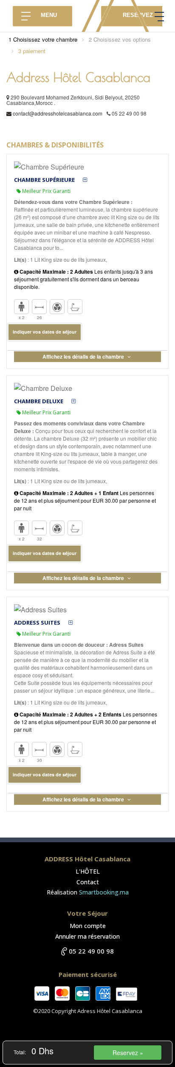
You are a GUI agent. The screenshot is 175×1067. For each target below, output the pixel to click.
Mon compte (88, 926)
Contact (87, 882)
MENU (49, 15)
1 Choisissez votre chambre (42, 39)
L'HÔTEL (88, 871)
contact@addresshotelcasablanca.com (57, 113)
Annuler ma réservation (87, 936)
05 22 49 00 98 (91, 951)
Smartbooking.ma (104, 892)
